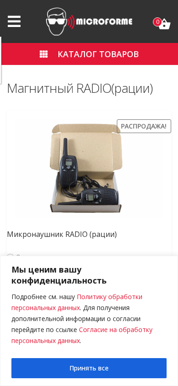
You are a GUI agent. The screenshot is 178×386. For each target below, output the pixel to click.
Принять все (89, 368)
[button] (89, 54)
